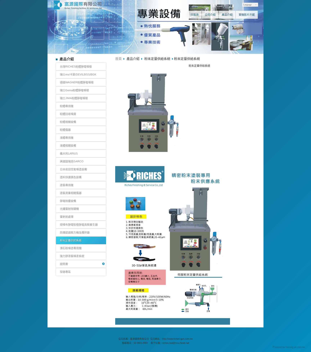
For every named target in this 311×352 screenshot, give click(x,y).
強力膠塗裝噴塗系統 (72, 256)
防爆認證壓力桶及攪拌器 (75, 232)
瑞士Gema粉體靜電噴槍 (74, 90)
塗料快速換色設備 (71, 177)
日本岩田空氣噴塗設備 (73, 169)
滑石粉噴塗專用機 (71, 248)
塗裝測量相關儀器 (71, 192)
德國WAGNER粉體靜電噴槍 (77, 82)
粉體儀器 (65, 129)
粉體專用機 (66, 106)
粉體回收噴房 (68, 113)
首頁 (118, 59)
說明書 (64, 263)
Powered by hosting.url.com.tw (289, 347)
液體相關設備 (68, 145)
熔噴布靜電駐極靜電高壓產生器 (79, 224)
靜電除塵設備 (68, 200)
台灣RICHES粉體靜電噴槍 (76, 66)
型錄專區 (65, 271)
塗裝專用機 (66, 185)
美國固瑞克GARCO (72, 161)
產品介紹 (133, 59)
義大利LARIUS (69, 153)
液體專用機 (66, 137)
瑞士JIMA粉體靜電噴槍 (74, 98)
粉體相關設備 (68, 121)
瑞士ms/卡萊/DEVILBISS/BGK (78, 74)
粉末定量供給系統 (71, 240)
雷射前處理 (66, 216)
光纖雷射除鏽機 (69, 208)
